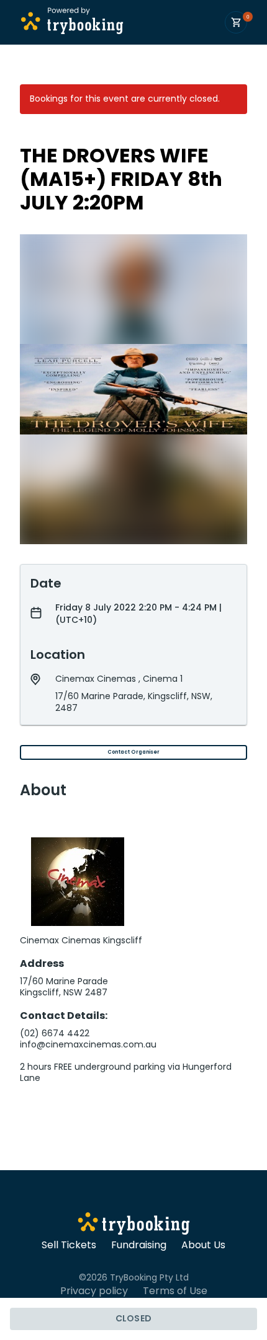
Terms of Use (175, 1291)
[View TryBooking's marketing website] (134, 1225)
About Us (203, 1245)
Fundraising (138, 1245)
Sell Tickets (69, 1245)
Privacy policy (94, 1291)
